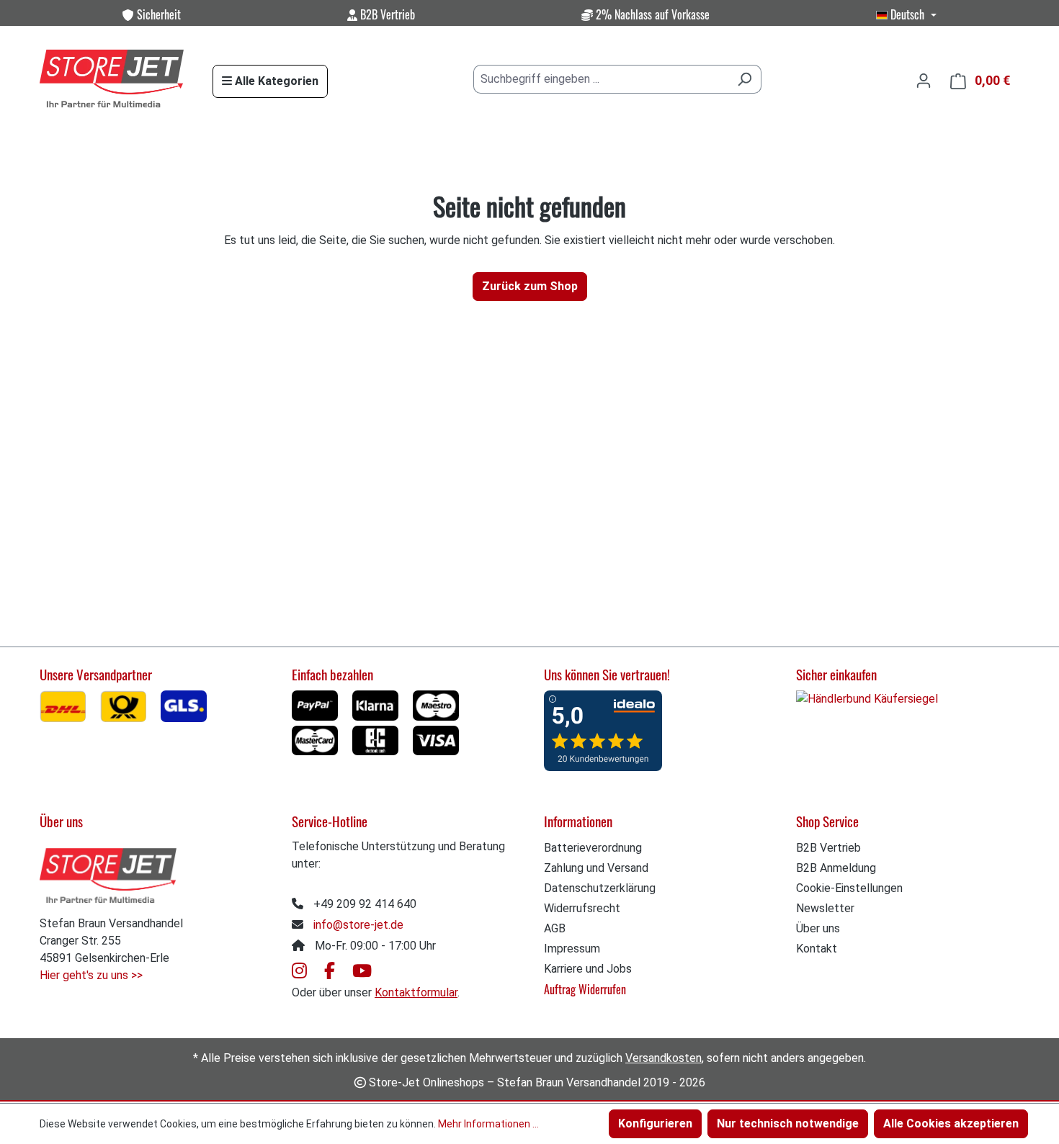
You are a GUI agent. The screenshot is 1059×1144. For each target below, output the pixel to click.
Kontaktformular (416, 992)
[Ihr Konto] (923, 80)
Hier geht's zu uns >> (91, 975)
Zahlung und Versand (596, 868)
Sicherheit (157, 14)
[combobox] (600, 79)
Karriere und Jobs (588, 969)
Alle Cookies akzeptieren (951, 1123)
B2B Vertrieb (386, 14)
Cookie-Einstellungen (849, 888)
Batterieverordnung (593, 848)
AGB (555, 928)
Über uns (818, 928)
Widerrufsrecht (582, 908)
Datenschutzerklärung (600, 888)
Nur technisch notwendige (788, 1123)
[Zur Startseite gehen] (112, 79)
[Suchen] (744, 79)
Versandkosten (663, 1058)
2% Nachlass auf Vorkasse (651, 14)
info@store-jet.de (358, 925)
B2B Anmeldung (836, 868)
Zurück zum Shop (530, 286)
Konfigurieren (655, 1123)
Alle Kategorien (275, 81)
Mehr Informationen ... (488, 1124)
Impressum (572, 948)
